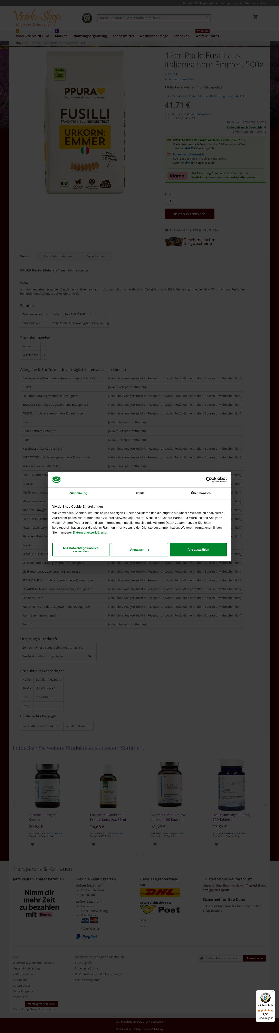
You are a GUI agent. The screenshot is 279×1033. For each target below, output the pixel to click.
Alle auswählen (198, 549)
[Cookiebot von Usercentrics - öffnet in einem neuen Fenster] (209, 480)
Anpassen (137, 549)
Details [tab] (140, 493)
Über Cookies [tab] (201, 493)
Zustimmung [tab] (78, 493)
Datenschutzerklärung (90, 532)
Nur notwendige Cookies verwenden (80, 549)
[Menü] (272, 992)
